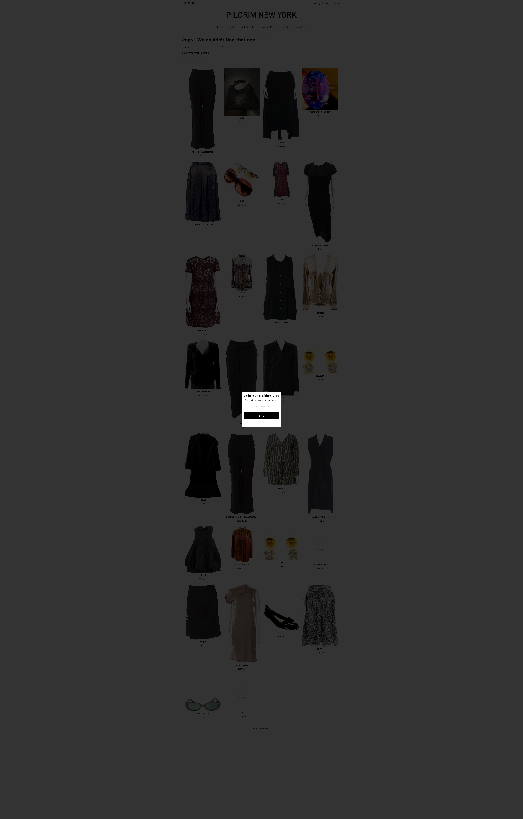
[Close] (279, 394)
